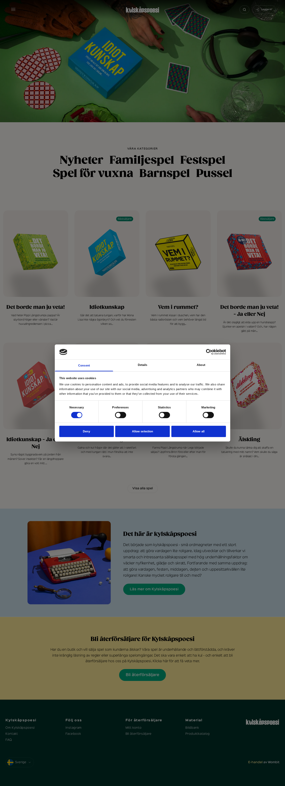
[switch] (120, 415)
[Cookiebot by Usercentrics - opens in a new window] (209, 352)
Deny (86, 431)
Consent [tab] (84, 365)
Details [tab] (142, 364)
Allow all (198, 431)
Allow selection (142, 431)
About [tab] (201, 364)
